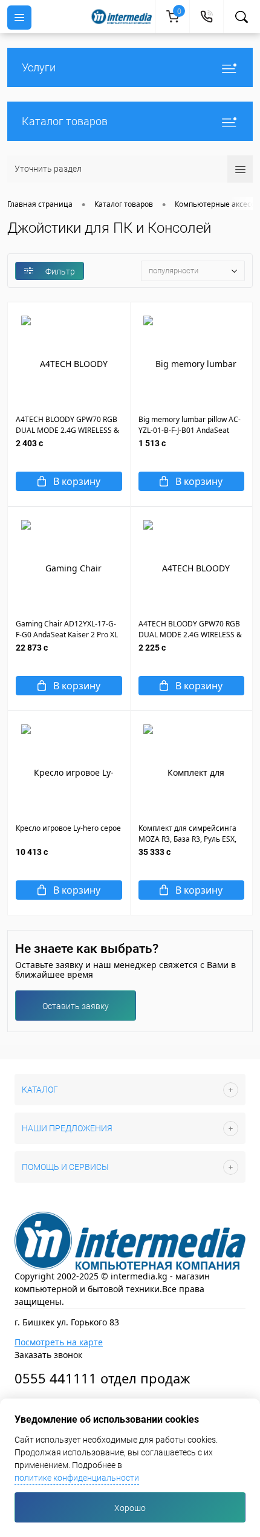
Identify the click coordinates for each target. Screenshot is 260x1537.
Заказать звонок (48, 1354)
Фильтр (60, 271)
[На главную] (123, 16)
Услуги (39, 67)
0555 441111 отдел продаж (102, 1378)
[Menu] (19, 17)
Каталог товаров (65, 121)
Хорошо (130, 1508)
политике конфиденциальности (77, 1478)
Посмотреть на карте (59, 1342)
